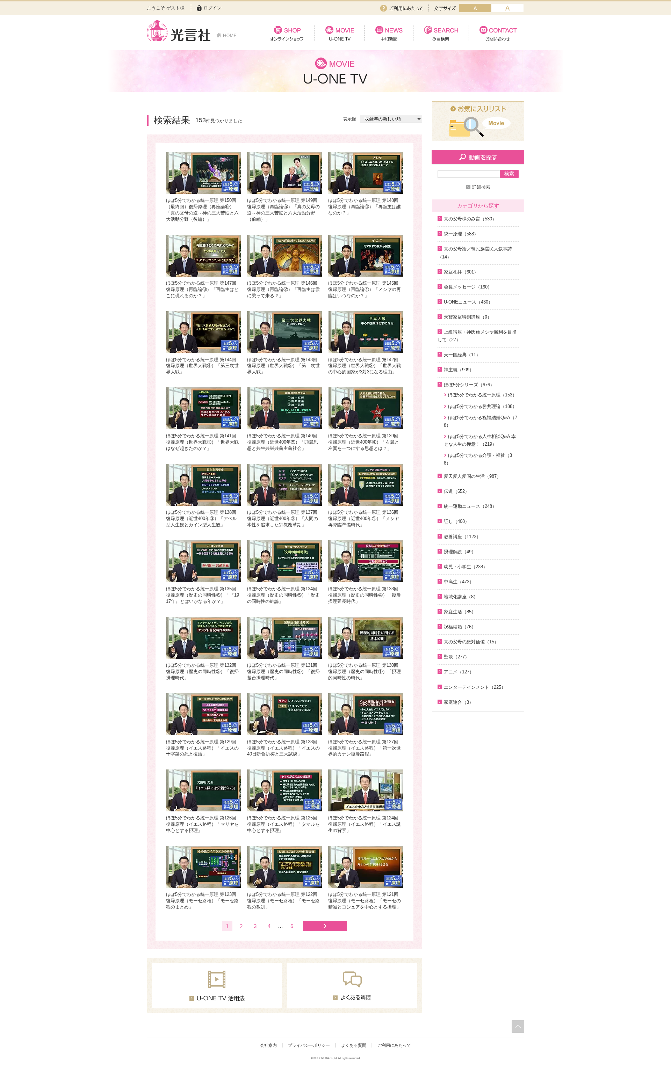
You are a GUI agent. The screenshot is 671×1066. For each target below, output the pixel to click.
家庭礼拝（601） (461, 272)
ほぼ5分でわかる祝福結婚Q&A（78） (480, 421)
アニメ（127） (459, 671)
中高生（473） (459, 581)
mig (507, 8)
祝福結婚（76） (460, 626)
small (475, 8)
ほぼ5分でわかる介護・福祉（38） (478, 459)
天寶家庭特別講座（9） (468, 317)
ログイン (212, 7)
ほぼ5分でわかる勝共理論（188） (482, 406)
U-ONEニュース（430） (468, 302)
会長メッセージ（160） (468, 287)
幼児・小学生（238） (466, 566)
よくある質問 (353, 1045)
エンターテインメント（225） (475, 687)
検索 (509, 173)
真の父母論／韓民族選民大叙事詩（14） (475, 252)
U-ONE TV (340, 33)
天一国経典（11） (462, 354)
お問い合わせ (496, 33)
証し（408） (456, 521)
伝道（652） (456, 491)
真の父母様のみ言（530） (470, 218)
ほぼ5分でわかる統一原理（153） (482, 394)
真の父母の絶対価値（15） (471, 641)
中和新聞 (389, 33)
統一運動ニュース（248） (470, 506)
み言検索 (441, 33)
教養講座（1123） (462, 536)
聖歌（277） (456, 656)
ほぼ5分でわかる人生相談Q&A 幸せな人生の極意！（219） (480, 440)
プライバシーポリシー (309, 1045)
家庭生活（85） (460, 611)
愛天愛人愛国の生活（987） (472, 476)
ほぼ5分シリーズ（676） (469, 384)
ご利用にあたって (401, 8)
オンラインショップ (287, 33)
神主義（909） (459, 369)
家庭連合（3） (459, 702)
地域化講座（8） (461, 596)
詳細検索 (481, 187)
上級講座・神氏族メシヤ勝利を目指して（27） (477, 335)
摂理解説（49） (460, 551)
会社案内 (268, 1045)
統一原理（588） (461, 233)
